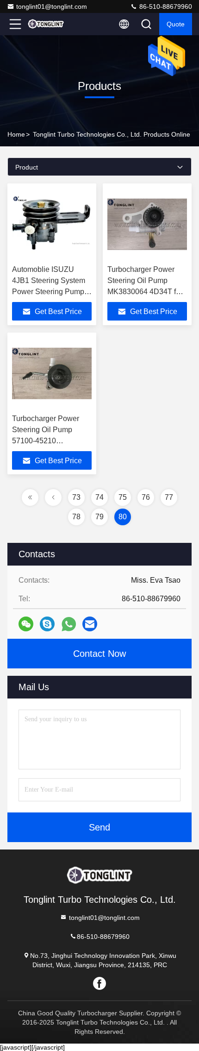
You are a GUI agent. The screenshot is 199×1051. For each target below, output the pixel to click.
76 (146, 497)
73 (76, 497)
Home (16, 134)
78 (76, 517)
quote (176, 24)
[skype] (47, 624)
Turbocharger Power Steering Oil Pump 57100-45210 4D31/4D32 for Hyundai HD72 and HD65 (51, 441)
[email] (90, 624)
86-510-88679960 (164, 6)
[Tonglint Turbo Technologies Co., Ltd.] (45, 24)
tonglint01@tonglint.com (51, 6)
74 (99, 497)
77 (169, 497)
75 (122, 497)
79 (99, 517)
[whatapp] (68, 624)
